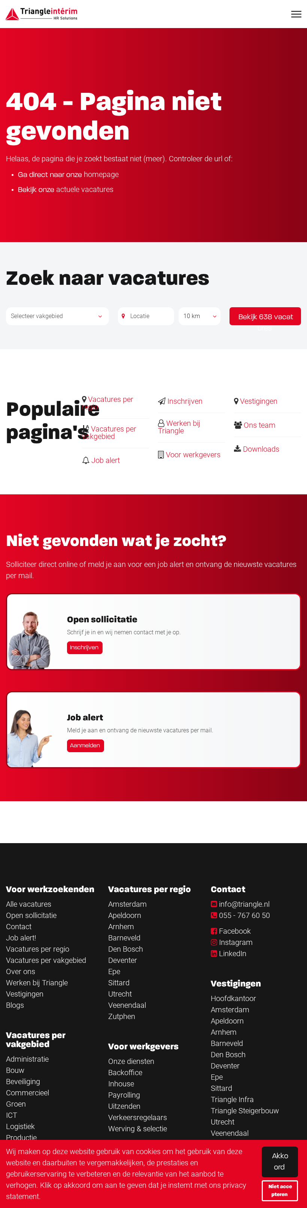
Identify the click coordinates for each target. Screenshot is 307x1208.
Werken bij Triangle (179, 427)
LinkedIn (232, 953)
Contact (18, 926)
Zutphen (121, 1016)
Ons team (259, 425)
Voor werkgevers (192, 454)
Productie (21, 1137)
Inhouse (121, 1083)
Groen (16, 1103)
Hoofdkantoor (233, 998)
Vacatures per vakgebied (109, 432)
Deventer (122, 960)
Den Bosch (125, 949)
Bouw (15, 1070)
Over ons (20, 971)
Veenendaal (127, 1005)
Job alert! (21, 937)
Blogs (15, 1005)
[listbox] (200, 316)
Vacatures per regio (107, 403)
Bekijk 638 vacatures (265, 319)
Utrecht (120, 993)
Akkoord (280, 1162)
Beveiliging (23, 1081)
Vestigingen (257, 401)
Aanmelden (85, 746)
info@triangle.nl (244, 904)
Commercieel (27, 1092)
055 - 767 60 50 (244, 915)
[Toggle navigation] (297, 14)
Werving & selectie (137, 1128)
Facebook (235, 931)
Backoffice (125, 1072)
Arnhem (121, 926)
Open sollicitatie (31, 915)
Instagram (236, 942)
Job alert (104, 460)
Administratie (27, 1059)
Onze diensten (131, 1061)
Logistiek (20, 1126)
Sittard (119, 982)
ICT (11, 1115)
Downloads (260, 449)
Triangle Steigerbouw (245, 1110)
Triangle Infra (232, 1099)
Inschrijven (184, 401)
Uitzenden (124, 1106)
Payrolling (124, 1094)
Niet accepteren (280, 1190)
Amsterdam (127, 904)
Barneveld (124, 937)
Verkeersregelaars (137, 1117)
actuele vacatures (84, 189)
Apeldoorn (124, 915)
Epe (114, 971)
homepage (101, 174)
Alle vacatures (28, 904)
